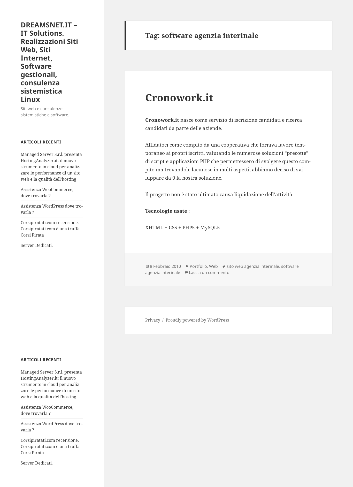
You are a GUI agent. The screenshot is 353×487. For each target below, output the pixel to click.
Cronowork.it (179, 97)
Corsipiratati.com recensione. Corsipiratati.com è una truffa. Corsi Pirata (51, 229)
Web (213, 266)
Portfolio (198, 266)
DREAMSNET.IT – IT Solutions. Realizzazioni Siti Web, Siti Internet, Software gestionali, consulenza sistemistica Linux (49, 62)
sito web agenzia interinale (253, 266)
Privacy (152, 320)
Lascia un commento (209, 272)
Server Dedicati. (37, 245)
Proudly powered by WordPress (197, 320)
